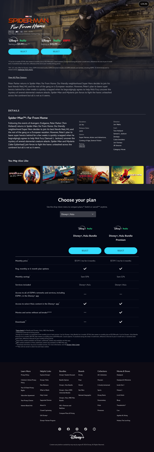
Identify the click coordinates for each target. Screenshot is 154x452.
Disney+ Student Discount (67, 375)
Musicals (100, 380)
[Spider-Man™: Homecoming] (59, 175)
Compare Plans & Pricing (67, 413)
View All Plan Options (17, 77)
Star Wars (81, 390)
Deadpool (120, 375)
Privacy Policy (25, 375)
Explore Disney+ (45, 375)
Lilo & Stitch (120, 395)
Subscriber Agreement (28, 395)
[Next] (149, 174)
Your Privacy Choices (27, 400)
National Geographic (84, 395)
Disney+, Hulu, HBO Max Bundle (67, 399)
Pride (99, 405)
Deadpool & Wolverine (124, 380)
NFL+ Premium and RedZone (65, 407)
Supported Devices (45, 400)
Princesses (101, 410)
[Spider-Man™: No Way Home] (24, 175)
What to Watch (44, 390)
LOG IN (144, 4)
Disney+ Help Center (73, 345)
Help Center (44, 395)
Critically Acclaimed (104, 385)
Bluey (118, 400)
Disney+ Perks (44, 380)
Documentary (102, 400)
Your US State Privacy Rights (27, 389)
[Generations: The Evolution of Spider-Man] (93, 175)
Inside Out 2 (120, 385)
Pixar (80, 380)
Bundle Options (64, 380)
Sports (99, 390)
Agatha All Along (122, 415)
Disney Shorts (102, 395)
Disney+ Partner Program (47, 420)
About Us (43, 405)
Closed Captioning (45, 410)
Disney (80, 375)
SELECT (23, 51)
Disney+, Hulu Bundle (66, 385)
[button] (48, 371)
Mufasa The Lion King (123, 420)
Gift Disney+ (44, 415)
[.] (59, 429)
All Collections (102, 375)
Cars (118, 410)
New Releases (44, 385)
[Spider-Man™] (128, 175)
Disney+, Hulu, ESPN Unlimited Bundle (65, 391)
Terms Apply (20, 330)
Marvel (80, 385)
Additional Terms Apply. (25, 70)
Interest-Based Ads (26, 405)
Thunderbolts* (121, 405)
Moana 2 (119, 390)
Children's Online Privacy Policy (28, 381)
